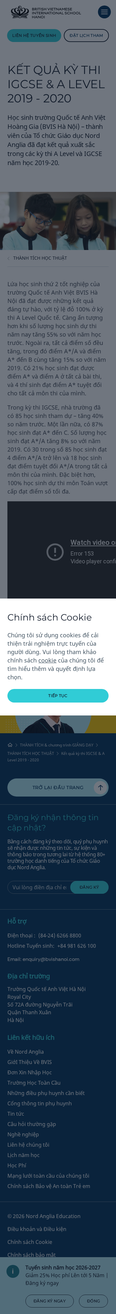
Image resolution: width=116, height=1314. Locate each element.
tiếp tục (58, 695)
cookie (47, 660)
